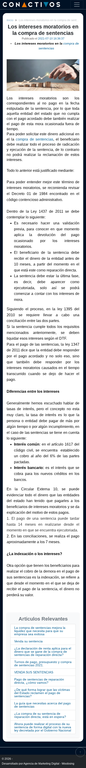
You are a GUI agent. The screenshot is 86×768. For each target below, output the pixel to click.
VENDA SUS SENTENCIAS (33, 672)
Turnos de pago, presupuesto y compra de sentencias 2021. (43, 663)
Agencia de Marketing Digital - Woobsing (48, 763)
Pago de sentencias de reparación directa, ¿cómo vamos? (39, 681)
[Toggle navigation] (76, 4)
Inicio (10, 20)
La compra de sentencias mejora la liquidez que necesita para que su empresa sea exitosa (39, 631)
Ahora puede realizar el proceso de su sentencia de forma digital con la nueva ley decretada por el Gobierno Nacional (42, 727)
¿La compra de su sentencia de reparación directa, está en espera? (40, 715)
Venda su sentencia (28, 641)
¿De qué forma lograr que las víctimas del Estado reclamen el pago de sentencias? (42, 693)
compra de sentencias (34, 139)
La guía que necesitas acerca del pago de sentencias (42, 704)
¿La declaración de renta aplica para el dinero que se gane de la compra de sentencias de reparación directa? (42, 652)
